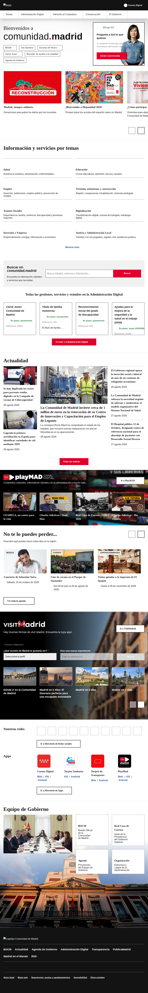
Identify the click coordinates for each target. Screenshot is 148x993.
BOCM (8, 47)
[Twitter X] (25, 967)
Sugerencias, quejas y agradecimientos (50, 977)
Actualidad (21, 949)
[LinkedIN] (42, 967)
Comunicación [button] (93, 14)
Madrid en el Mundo (15, 956)
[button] (112, 55)
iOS (47, 776)
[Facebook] (7, 967)
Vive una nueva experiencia (75, 651)
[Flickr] (68, 967)
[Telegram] (77, 967)
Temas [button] (9, 14)
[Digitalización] (110, 210)
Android (42, 780)
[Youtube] (33, 967)
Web (39, 776)
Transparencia (100, 949)
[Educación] (110, 168)
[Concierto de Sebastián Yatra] (25, 566)
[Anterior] (131, 130)
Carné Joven (11, 54)
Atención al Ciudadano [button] (65, 14)
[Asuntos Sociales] (37, 210)
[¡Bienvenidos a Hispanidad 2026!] (94, 93)
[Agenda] (104, 860)
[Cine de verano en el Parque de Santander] (72, 570)
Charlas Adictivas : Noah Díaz (54, 517)
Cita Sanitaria (27, 47)
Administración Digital (74, 949)
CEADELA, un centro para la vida (18, 517)
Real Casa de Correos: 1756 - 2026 (92, 517)
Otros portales (97, 977)
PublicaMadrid (122, 949)
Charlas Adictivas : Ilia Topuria (125, 517)
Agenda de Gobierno (14, 60)
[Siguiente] (141, 130)
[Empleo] (37, 189)
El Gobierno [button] (115, 14)
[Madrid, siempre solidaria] (32, 93)
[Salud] (37, 168)
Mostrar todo (72, 247)
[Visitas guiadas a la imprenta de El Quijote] (119, 568)
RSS (34, 956)
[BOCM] (104, 826)
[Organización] (140, 860)
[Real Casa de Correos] (140, 826)
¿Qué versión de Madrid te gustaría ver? (25, 651)
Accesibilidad (80, 977)
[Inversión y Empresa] (37, 231)
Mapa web (23, 977)
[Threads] (86, 967)
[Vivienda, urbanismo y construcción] (110, 189)
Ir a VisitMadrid (128, 628)
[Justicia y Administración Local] (110, 231)
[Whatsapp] (51, 967)
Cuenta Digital (135, 5)
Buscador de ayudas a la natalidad (42, 54)
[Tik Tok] (60, 967)
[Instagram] (16, 967)
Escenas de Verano (48, 47)
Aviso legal (8, 977)
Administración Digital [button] (32, 14)
